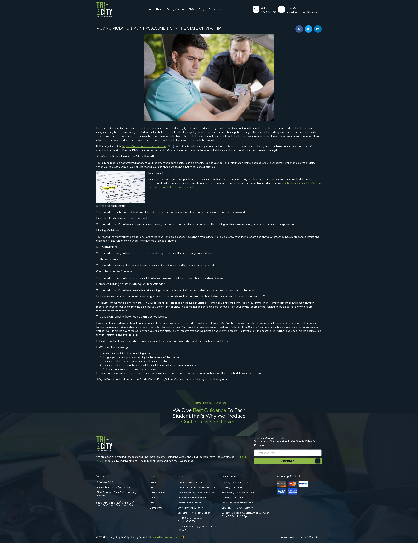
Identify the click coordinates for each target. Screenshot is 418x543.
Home (148, 9)
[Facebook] (99, 503)
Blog (201, 9)
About (159, 9)
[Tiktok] (131, 503)
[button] (299, 29)
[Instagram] (118, 503)
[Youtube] (112, 503)
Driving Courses (175, 9)
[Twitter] (105, 503)
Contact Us (215, 9)
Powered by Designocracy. (164, 537)
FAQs (191, 9)
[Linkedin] (125, 503)
